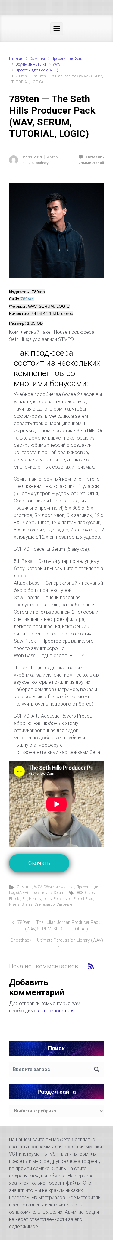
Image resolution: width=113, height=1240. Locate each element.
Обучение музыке (30, 64)
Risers (14, 904)
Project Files (83, 898)
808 (80, 892)
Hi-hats (35, 898)
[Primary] (56, 28)
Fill (24, 898)
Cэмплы (37, 58)
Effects (14, 898)
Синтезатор (44, 904)
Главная (16, 58)
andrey (42, 163)
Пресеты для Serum (68, 58)
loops (47, 898)
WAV (57, 64)
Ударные (64, 904)
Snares (27, 904)
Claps (90, 892)
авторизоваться (56, 1011)
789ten (27, 299)
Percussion (63, 898)
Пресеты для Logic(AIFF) (36, 70)
